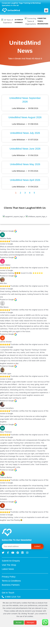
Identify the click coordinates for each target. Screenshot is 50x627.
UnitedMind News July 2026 (25, 133)
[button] (46, 10)
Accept (18, 622)
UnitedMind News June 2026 (25, 148)
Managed (30, 622)
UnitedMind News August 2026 (25, 117)
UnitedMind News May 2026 (25, 164)
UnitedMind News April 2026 (25, 180)
